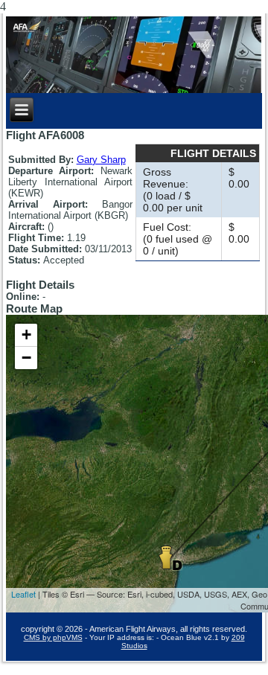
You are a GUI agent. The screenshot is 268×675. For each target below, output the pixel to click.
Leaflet (23, 594)
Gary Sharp (101, 159)
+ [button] (26, 334)
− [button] (26, 357)
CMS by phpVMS (53, 637)
